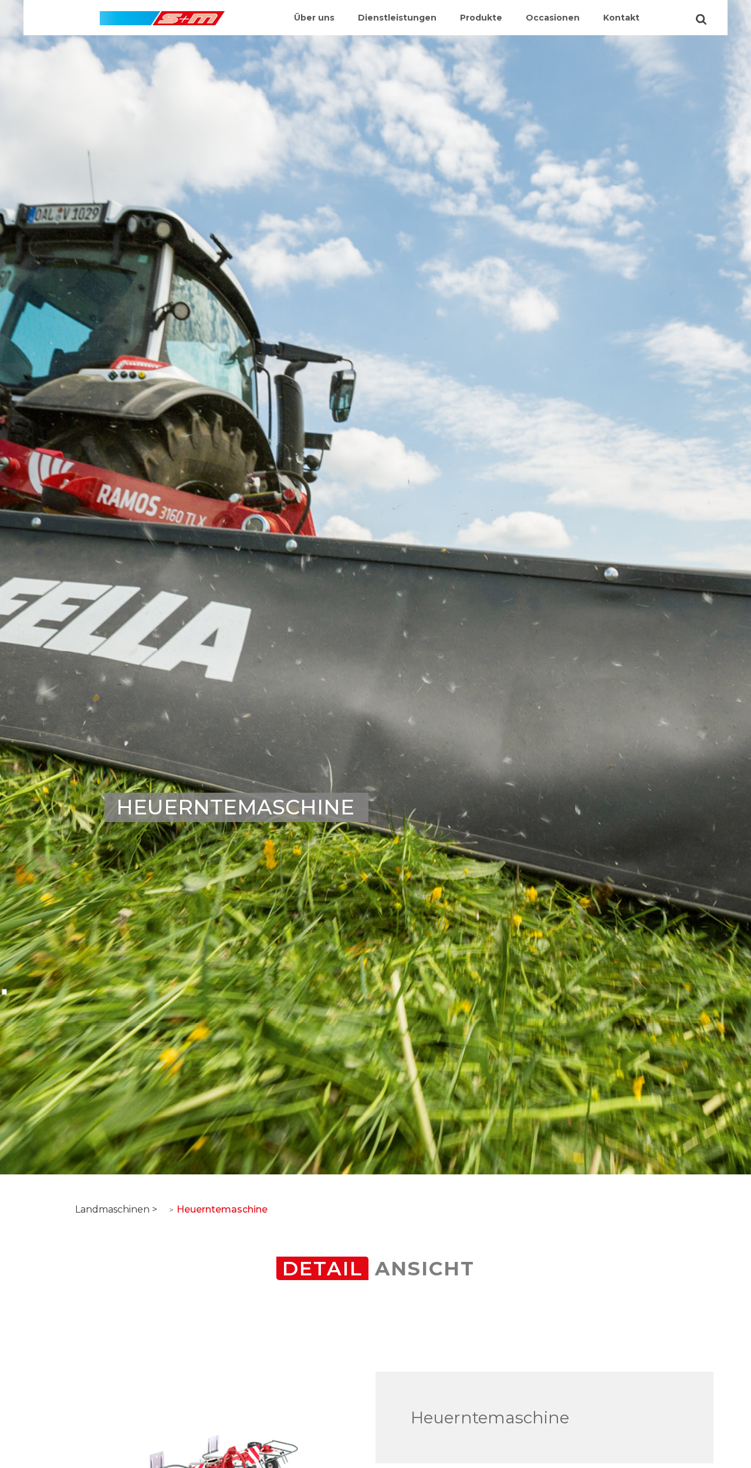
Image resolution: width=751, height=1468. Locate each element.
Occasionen (553, 17)
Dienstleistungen (397, 17)
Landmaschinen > (116, 1209)
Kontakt (621, 17)
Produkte (481, 17)
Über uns (314, 17)
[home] (162, 12)
